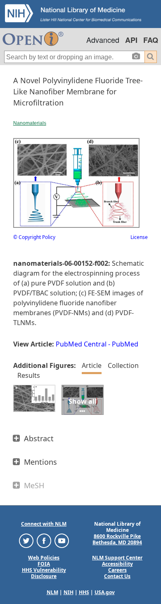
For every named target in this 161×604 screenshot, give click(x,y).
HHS (84, 592)
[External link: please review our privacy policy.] (26, 540)
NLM (52, 592)
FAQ (150, 40)
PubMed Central (81, 344)
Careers (117, 570)
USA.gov (105, 592)
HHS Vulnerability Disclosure (44, 573)
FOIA (44, 563)
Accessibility (117, 563)
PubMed (125, 344)
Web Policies (43, 557)
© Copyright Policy (34, 237)
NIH (68, 592)
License (139, 237)
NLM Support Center (117, 557)
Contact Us (117, 576)
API (131, 40)
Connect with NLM (43, 523)
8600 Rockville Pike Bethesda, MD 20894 (117, 539)
